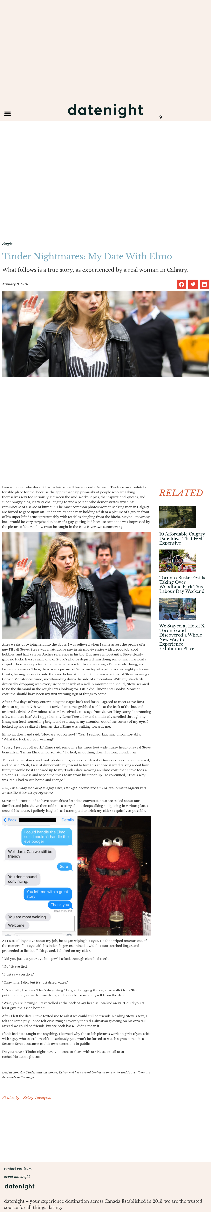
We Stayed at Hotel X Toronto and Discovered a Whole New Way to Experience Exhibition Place (181, 637)
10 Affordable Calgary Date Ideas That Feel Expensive (182, 539)
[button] (7, 113)
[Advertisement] (76, 1133)
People (7, 243)
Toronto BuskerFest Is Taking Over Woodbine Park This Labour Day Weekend (182, 584)
